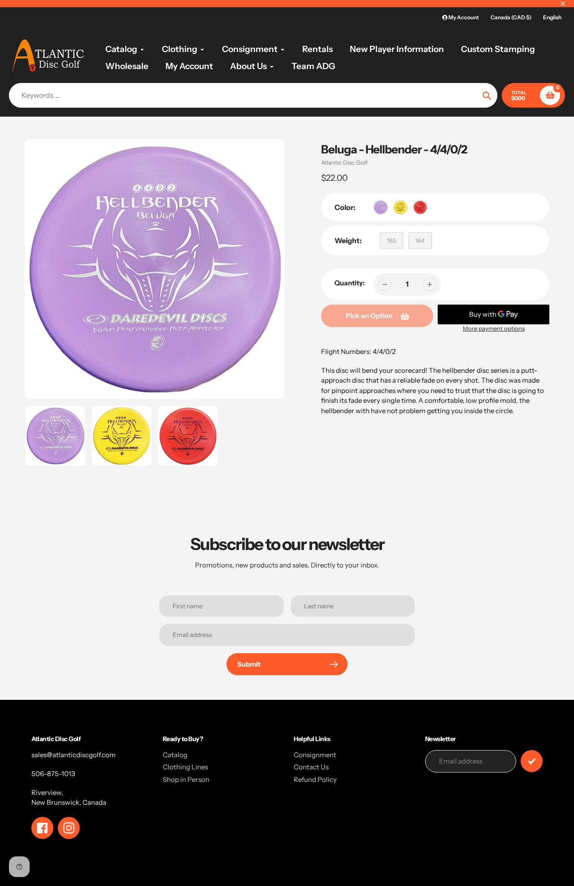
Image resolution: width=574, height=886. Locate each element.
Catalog (175, 755)
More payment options (494, 328)
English (552, 17)
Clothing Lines (185, 767)
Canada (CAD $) (511, 17)
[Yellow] (400, 207)
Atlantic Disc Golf (344, 162)
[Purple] (381, 207)
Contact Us (311, 767)
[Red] (420, 207)
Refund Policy (315, 779)
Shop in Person (186, 779)
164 (420, 240)
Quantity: (350, 283)
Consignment (315, 755)
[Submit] (532, 761)
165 (391, 240)
